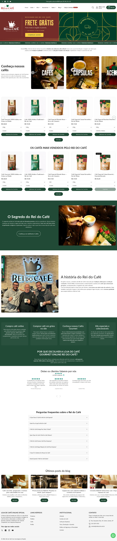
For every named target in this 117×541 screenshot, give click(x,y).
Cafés (31, 7)
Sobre (53, 7)
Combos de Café (64, 519)
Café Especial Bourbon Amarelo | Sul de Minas (105, 120)
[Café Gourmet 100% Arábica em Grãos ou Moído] (11, 107)
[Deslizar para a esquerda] (33, 72)
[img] (58, 373)
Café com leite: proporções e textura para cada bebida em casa (15, 491)
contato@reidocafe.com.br (98, 526)
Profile (32, 524)
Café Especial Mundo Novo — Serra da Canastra (57, 120)
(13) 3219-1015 (95, 523)
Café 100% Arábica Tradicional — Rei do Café (35, 120)
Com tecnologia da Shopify (19, 539)
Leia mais (15, 500)
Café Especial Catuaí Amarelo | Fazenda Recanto (104, 175)
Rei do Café (9, 539)
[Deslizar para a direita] (115, 72)
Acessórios (45, 7)
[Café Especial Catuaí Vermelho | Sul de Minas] (81, 107)
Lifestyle (62, 516)
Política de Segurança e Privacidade (69, 527)
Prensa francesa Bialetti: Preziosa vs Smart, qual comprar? (44, 491)
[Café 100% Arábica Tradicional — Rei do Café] (35, 107)
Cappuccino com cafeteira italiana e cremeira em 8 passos (74, 491)
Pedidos (32, 519)
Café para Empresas (65, 521)
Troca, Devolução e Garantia (67, 524)
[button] (32, 7)
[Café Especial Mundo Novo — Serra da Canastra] (58, 107)
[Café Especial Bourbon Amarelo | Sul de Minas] (105, 107)
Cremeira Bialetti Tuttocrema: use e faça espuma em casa (103, 491)
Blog (59, 7)
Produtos (32, 516)
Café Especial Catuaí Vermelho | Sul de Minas (81, 120)
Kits (38, 7)
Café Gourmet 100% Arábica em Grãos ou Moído (11, 120)
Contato (62, 530)
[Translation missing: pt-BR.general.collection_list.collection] (47, 72)
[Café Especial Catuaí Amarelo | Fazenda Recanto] (105, 162)
